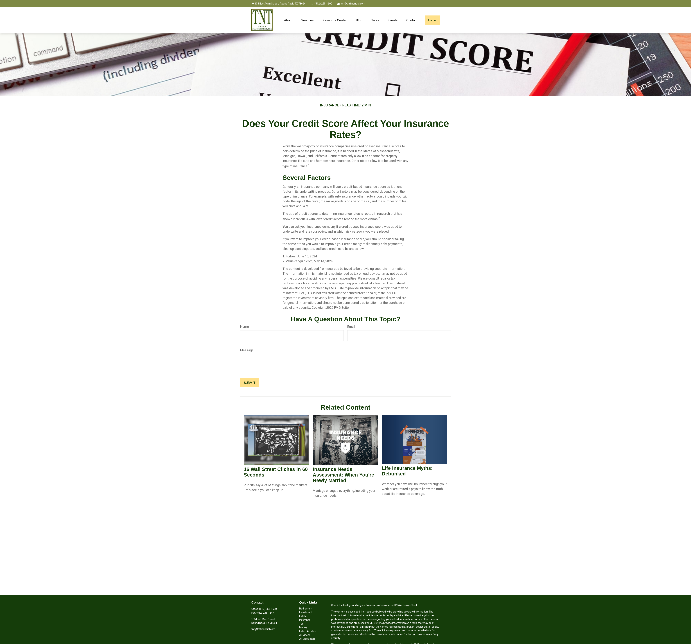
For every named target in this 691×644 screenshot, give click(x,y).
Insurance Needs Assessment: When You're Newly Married (343, 475)
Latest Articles (307, 631)
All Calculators (307, 638)
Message (247, 350)
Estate (303, 616)
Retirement (305, 608)
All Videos (304, 635)
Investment (305, 612)
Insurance (304, 619)
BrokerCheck (410, 605)
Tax (301, 623)
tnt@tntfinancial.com (353, 3)
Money (303, 627)
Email (351, 326)
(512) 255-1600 (323, 3)
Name (244, 326)
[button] (288, 20)
